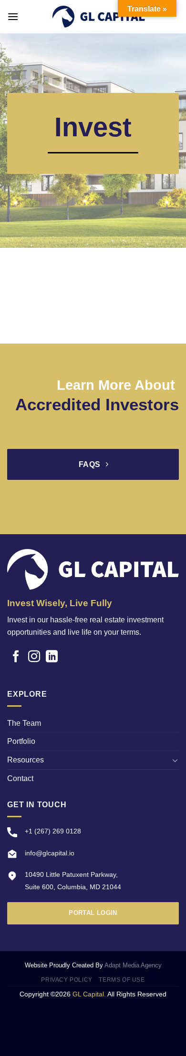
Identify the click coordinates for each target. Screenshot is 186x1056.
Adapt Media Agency (133, 965)
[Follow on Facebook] (16, 657)
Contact (20, 778)
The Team (24, 723)
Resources (25, 760)
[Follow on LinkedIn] (52, 657)
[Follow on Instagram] (34, 657)
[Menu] (13, 16)
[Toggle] (175, 760)
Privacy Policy (67, 979)
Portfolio (21, 741)
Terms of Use (122, 979)
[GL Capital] (99, 16)
